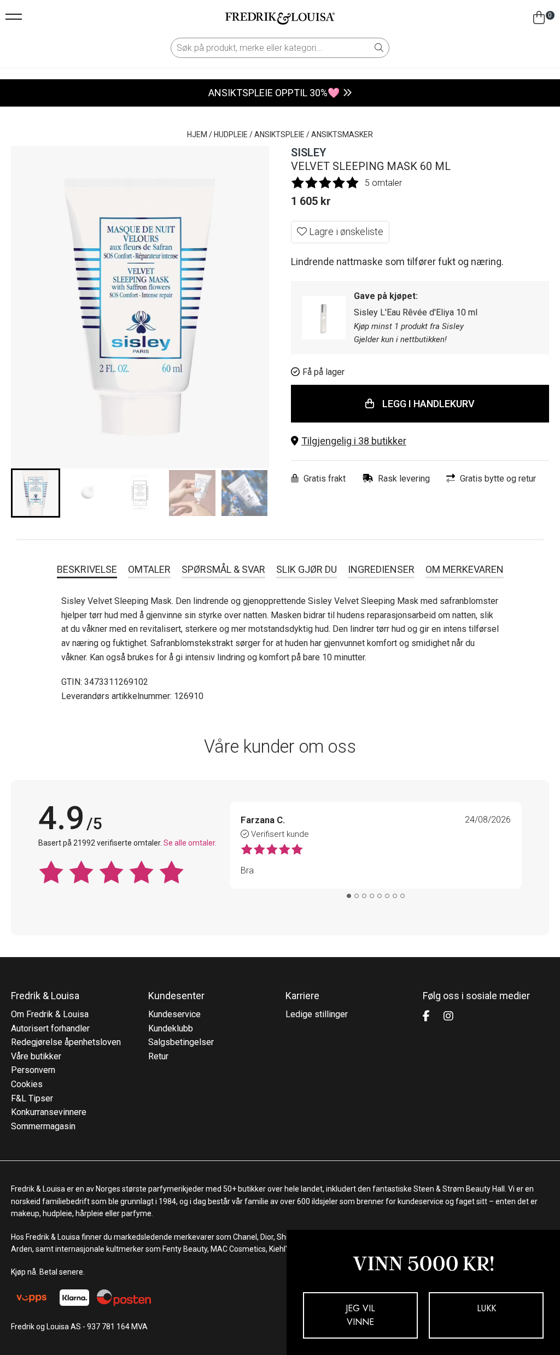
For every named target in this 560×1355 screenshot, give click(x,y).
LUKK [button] (486, 1308)
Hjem (197, 134)
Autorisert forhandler (50, 1028)
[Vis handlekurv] (539, 18)
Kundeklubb (170, 1028)
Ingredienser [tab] (381, 569)
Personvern (33, 1070)
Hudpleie (231, 134)
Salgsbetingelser (181, 1042)
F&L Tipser (32, 1098)
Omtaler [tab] (149, 569)
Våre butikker (36, 1056)
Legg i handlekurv (428, 403)
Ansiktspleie (279, 134)
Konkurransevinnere (48, 1112)
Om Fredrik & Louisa (50, 1014)
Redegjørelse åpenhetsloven (66, 1042)
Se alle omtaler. (190, 842)
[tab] (349, 896)
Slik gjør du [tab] (306, 569)
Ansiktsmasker (342, 134)
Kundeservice (174, 1014)
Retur (158, 1056)
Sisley (308, 152)
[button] (420, 441)
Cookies (27, 1084)
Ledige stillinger (316, 1014)
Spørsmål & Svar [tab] (223, 569)
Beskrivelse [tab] (87, 569)
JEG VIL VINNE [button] (360, 1315)
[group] (35, 493)
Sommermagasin (43, 1126)
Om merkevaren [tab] (464, 569)
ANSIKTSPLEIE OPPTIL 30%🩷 (274, 92)
